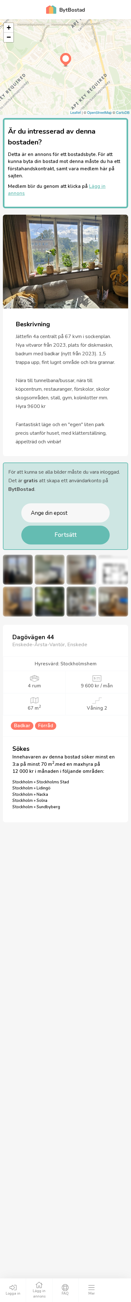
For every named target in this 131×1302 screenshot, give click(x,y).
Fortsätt (65, 535)
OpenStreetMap (99, 112)
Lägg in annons (39, 1294)
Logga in (13, 1293)
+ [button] (9, 28)
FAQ (65, 1293)
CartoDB (122, 112)
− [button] (9, 37)
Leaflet (75, 112)
